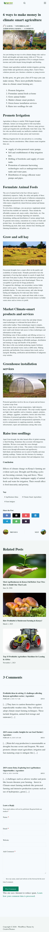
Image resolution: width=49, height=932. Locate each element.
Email (6, 828)
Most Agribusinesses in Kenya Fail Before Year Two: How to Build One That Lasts (24, 583)
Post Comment (10, 889)
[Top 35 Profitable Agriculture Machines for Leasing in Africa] (24, 641)
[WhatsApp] (16, 521)
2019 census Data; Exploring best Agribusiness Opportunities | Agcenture (22, 769)
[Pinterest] (26, 515)
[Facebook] (7, 515)
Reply (43, 699)
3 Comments (29, 29)
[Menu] (45, 3)
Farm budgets (9, 501)
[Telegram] (7, 521)
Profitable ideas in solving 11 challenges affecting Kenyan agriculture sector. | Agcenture (22, 694)
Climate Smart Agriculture (31, 497)
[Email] (26, 521)
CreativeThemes (9, 929)
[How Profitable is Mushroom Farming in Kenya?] (24, 605)
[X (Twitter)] (16, 515)
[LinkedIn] (35, 515)
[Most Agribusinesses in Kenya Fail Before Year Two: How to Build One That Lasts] (24, 566)
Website (6, 840)
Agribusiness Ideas (11, 497)
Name (6, 817)
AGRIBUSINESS (8, 29)
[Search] (24, 3)
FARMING (18, 29)
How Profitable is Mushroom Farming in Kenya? (22, 620)
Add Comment (9, 851)
